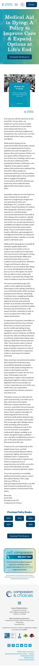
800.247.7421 (27, 567)
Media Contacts (29, 657)
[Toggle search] (22, 4)
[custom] (25, 645)
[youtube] (17, 645)
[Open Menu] (16, 4)
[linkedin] (21, 645)
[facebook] (13, 645)
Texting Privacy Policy (27, 655)
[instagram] (9, 645)
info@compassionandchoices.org (19, 578)
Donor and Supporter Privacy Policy (16, 653)
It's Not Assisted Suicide (26, 659)
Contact (31, 653)
